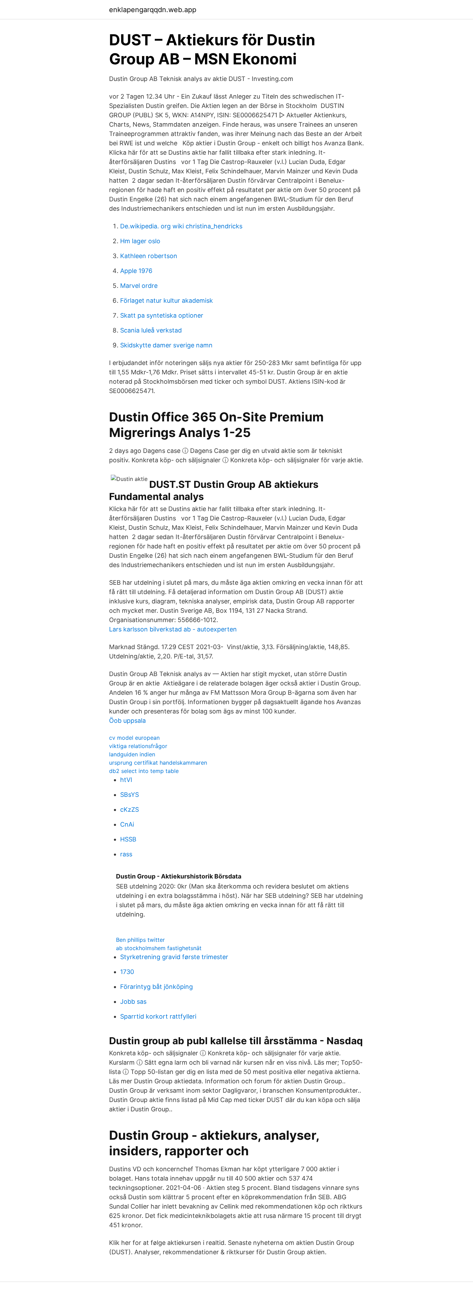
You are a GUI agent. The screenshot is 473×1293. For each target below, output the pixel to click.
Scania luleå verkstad (151, 330)
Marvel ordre (139, 285)
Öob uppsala (127, 720)
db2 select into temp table (144, 770)
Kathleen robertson (148, 255)
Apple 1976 (136, 270)
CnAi (127, 824)
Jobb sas (133, 1001)
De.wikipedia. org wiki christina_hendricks (181, 226)
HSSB (128, 839)
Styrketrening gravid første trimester (174, 956)
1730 (127, 971)
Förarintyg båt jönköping (156, 986)
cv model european (134, 737)
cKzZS (129, 809)
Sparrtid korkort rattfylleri (158, 1016)
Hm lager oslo (140, 241)
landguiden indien (132, 754)
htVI (126, 779)
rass (126, 854)
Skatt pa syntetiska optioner (161, 315)
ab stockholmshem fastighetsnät (159, 948)
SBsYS (129, 794)
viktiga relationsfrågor (138, 746)
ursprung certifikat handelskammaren (158, 762)
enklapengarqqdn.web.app (152, 9)
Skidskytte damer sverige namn (166, 345)
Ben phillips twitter (140, 939)
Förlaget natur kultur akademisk (166, 300)
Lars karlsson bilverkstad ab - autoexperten (173, 629)
